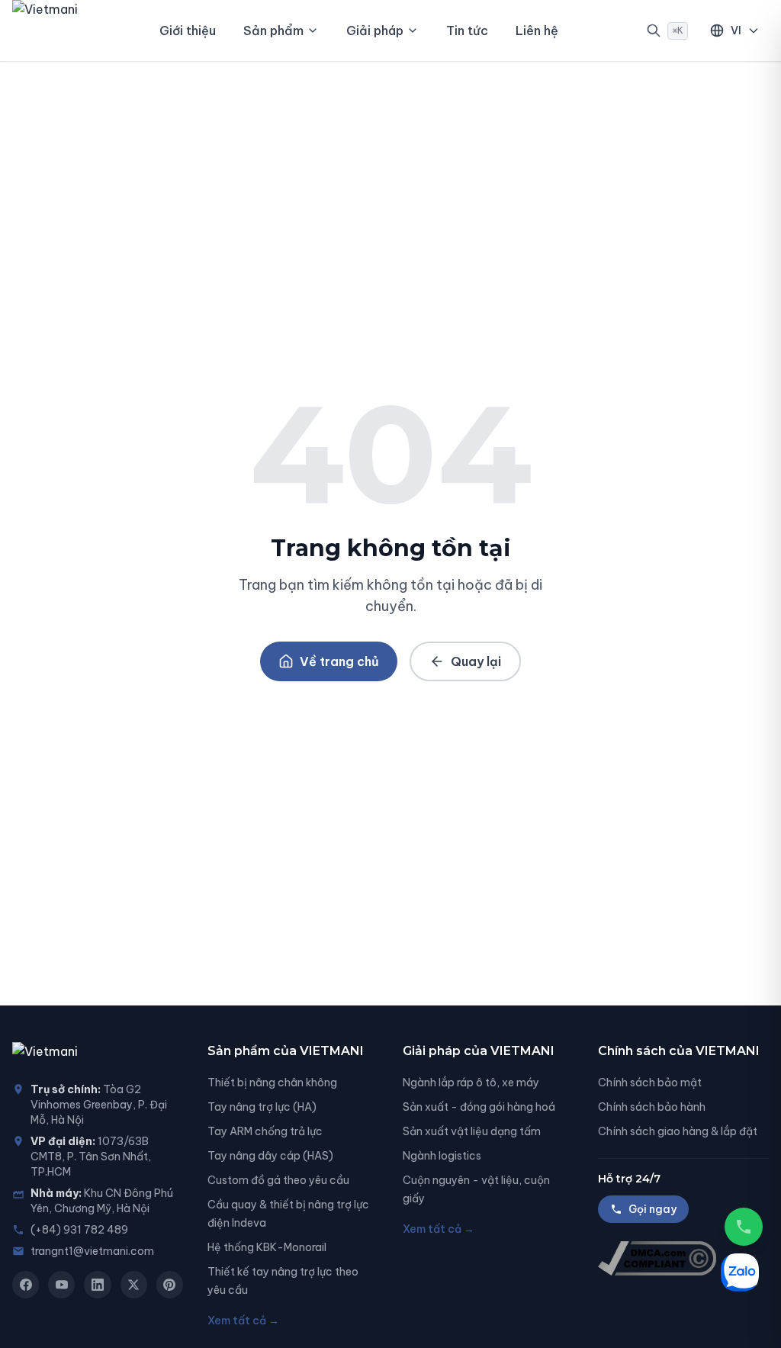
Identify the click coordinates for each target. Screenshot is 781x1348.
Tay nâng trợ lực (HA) (262, 1107)
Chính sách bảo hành (651, 1107)
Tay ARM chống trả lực (265, 1131)
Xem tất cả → (243, 1320)
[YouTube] (61, 1284)
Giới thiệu (187, 30)
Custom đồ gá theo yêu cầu (278, 1180)
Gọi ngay (652, 1209)
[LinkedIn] (97, 1284)
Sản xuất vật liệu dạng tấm (472, 1131)
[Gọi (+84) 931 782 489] (744, 1227)
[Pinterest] (169, 1284)
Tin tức (467, 30)
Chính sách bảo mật (650, 1082)
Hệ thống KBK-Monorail (266, 1247)
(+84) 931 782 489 (79, 1230)
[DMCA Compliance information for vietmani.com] (683, 1258)
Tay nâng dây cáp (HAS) (270, 1156)
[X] (134, 1284)
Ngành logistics (442, 1156)
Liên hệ (537, 30)
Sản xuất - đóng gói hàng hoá (479, 1107)
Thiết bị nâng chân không (272, 1082)
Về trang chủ (339, 661)
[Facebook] (25, 1284)
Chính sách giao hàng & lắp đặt (677, 1131)
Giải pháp (374, 30)
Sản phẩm (273, 30)
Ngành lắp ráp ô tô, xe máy (471, 1082)
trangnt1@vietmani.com (92, 1251)
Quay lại (476, 661)
